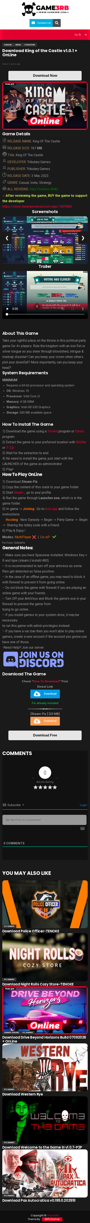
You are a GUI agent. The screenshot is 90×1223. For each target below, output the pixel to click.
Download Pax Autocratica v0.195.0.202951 (39, 1200)
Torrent (52, 431)
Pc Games (9, 926)
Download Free (45, 735)
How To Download (46, 681)
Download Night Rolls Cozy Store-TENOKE (38, 984)
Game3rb (53, 1215)
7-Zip (10, 448)
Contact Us (44, 22)
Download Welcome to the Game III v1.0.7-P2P (42, 1147)
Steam (18, 493)
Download (50, 693)
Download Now (45, 75)
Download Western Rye (22, 1094)
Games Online (11, 1032)
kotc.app (51, 509)
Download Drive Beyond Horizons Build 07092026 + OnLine (44, 1039)
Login (83, 805)
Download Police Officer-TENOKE (30, 931)
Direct (79, 431)
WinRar (81, 442)
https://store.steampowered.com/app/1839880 (37, 206)
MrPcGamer (52, 1219)
